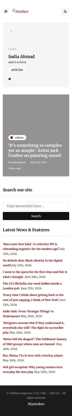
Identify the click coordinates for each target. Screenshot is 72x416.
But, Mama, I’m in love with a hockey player (33, 355)
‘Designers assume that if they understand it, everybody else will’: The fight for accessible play (33, 327)
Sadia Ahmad (21, 56)
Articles (17, 70)
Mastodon (36, 404)
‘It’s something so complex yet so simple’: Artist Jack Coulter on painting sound (35, 150)
